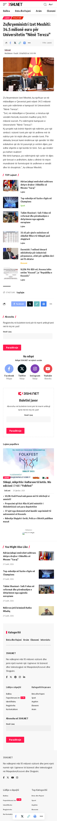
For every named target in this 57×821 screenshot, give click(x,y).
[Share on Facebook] (10, 42)
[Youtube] (48, 372)
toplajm (20, 292)
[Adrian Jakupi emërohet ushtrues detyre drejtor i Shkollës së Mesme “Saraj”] (10, 185)
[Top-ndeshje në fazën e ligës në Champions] (10, 202)
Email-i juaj (7, 332)
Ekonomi (24, 263)
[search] (45, 4)
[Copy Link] (20, 42)
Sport (23, 205)
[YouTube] (12, 778)
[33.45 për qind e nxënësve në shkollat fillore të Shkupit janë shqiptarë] (10, 236)
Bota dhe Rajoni (14, 640)
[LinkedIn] (24, 677)
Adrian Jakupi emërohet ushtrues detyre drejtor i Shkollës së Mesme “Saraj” (37, 184)
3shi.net (8, 50)
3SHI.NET (15, 4)
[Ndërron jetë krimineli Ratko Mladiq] (46, 610)
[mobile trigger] (5, 4)
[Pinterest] (15, 677)
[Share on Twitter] (15, 42)
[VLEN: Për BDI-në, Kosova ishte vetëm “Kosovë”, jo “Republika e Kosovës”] (10, 273)
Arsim (26, 640)
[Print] (24, 42)
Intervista (45, 640)
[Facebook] (9, 372)
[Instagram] (35, 372)
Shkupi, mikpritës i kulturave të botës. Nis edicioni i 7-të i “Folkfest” (27, 483)
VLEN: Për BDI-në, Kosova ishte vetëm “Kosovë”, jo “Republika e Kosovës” (36, 272)
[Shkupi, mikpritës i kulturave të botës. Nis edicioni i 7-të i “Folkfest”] (28, 463)
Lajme (7, 18)
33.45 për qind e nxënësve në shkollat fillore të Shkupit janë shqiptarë (35, 235)
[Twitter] (22, 372)
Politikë (17, 18)
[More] (29, 42)
